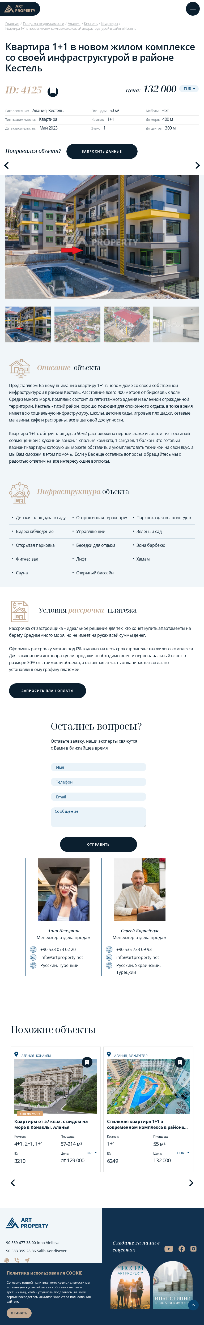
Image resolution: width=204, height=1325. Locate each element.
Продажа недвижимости (43, 23)
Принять (19, 1313)
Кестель (90, 23)
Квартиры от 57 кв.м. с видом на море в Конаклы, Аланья (51, 1124)
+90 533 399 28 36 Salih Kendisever (35, 1250)
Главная (12, 23)
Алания (74, 23)
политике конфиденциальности (59, 1282)
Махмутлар (138, 1055)
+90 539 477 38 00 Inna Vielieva (32, 1242)
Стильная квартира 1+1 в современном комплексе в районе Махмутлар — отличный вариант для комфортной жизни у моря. (145, 1124)
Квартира (109, 23)
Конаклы (43, 1055)
